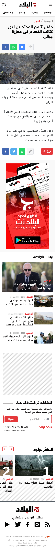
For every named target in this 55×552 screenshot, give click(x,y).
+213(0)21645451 (19, 540)
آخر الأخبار (29, 313)
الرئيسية (48, 13)
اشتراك (11, 419)
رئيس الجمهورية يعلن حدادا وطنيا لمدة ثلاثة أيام (32, 286)
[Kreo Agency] (47, 536)
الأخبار (22, 13)
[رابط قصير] (30, 47)
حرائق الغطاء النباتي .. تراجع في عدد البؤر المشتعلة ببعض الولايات (19, 321)
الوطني (34, 13)
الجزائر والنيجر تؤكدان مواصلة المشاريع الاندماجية (18, 302)
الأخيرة (30, 296)
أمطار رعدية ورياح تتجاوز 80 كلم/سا (36, 484)
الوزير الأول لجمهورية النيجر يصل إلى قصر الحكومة (18, 338)
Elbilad (27, 5)
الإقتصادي (8, 13)
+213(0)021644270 (39, 540)
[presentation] (11, 449)
